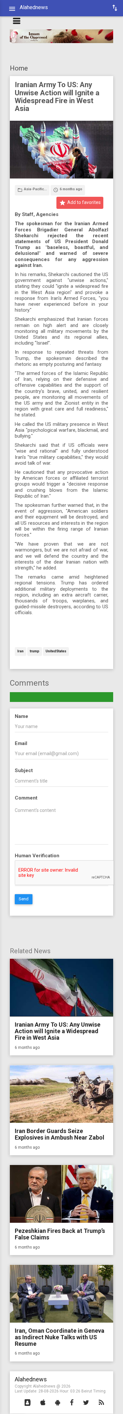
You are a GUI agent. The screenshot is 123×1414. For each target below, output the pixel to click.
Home (19, 68)
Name (21, 716)
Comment (26, 798)
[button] (27, 1403)
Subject (24, 770)
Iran (20, 651)
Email (21, 743)
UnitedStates (56, 651)
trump (34, 651)
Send (24, 898)
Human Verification (37, 856)
